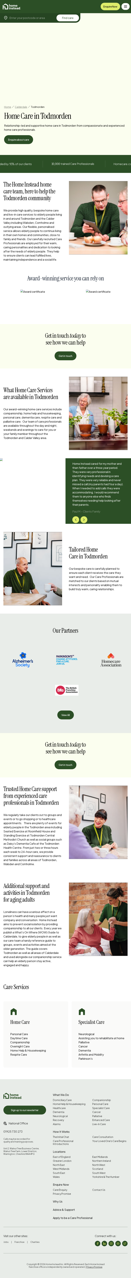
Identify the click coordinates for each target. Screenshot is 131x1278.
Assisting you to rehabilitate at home (101, 1038)
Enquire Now (110, 6)
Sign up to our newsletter (25, 1110)
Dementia (84, 1050)
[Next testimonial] (84, 519)
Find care (68, 18)
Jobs (6, 1242)
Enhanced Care (101, 1120)
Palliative (84, 1042)
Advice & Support (64, 1209)
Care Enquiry (60, 1189)
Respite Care (18, 1054)
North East (59, 1164)
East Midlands (100, 1156)
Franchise (19, 1242)
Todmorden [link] (38, 106)
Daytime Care (19, 1038)
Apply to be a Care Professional (72, 1218)
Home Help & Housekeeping (28, 1050)
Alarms (57, 1124)
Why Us (57, 1201)
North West (98, 1164)
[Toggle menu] (125, 6)
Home (7, 106)
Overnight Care (20, 1046)
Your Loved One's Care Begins (109, 1141)
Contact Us (98, 1189)
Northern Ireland (101, 1160)
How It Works (61, 1131)
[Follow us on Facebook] (97, 1243)
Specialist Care (101, 1108)
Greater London (62, 1160)
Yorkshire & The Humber (105, 1176)
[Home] (12, 6)
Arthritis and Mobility (91, 1054)
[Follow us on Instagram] (111, 1243)
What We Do (61, 1095)
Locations (59, 1151)
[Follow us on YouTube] (118, 1243)
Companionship (20, 1042)
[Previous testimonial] (75, 519)
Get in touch (65, 355)
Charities (35, 1242)
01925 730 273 (13, 1131)
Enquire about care (18, 139)
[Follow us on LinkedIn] (104, 1243)
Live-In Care (99, 1124)
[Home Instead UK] (12, 1096)
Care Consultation (102, 1136)
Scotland (97, 1168)
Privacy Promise (62, 1193)
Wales (56, 1176)
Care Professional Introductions (63, 1143)
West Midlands (61, 1168)
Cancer (83, 1046)
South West (99, 1173)
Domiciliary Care (62, 1100)
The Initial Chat (61, 1136)
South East (59, 1173)
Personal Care (19, 1034)
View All (65, 714)
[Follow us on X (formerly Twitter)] (125, 1243)
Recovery (58, 1120)
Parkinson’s (85, 1058)
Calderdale (21, 106)
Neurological (86, 1034)
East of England (61, 1156)
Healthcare (59, 1108)
